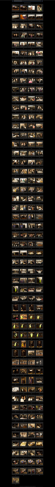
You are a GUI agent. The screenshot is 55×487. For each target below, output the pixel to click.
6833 (15, 121)
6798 (23, 39)
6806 (23, 57)
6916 (23, 275)
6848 (31, 148)
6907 (15, 266)
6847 (23, 148)
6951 (31, 339)
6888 (39, 230)
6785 (15, 21)
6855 (39, 157)
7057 (15, 484)
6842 (15, 139)
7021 (15, 448)
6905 (31, 257)
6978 (23, 375)
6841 (39, 130)
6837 (39, 121)
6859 (39, 166)
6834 (23, 121)
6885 (15, 230)
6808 (39, 57)
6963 (39, 348)
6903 (23, 257)
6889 (15, 239)
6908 (23, 266)
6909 (31, 266)
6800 (39, 39)
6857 (23, 166)
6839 (23, 130)
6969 (15, 366)
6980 (39, 375)
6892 (39, 239)
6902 (15, 257)
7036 (39, 457)
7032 (23, 457)
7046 (15, 475)
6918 (39, 275)
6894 (15, 248)
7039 (31, 466)
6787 (31, 21)
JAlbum (31, 486)
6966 (23, 357)
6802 (23, 48)
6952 (39, 339)
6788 (39, 21)
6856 (15, 166)
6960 (23, 348)
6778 (15, 12)
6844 (31, 139)
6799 (31, 39)
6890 (23, 239)
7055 (39, 475)
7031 (15, 457)
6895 (23, 248)
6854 (31, 157)
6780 (23, 12)
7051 (31, 475)
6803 (31, 48)
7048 (23, 475)
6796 (15, 39)
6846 (15, 148)
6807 (31, 57)
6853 (23, 157)
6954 (15, 348)
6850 (39, 148)
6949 (23, 339)
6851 (15, 157)
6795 (39, 30)
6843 (23, 139)
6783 (39, 12)
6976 (15, 375)
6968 (39, 357)
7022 (23, 448)
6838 (15, 130)
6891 (31, 239)
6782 (31, 12)
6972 (31, 366)
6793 (23, 30)
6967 (31, 357)
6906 (39, 257)
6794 (31, 30)
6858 (31, 166)
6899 (39, 248)
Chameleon (33, 486)
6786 (23, 21)
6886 (23, 230)
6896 (31, 248)
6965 (15, 357)
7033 (31, 457)
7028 (39, 448)
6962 (31, 348)
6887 (31, 230)
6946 (15, 339)
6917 (31, 275)
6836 (31, 121)
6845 (39, 139)
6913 (39, 266)
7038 (23, 466)
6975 (39, 366)
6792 (15, 30)
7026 (31, 448)
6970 (23, 366)
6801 (15, 48)
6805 (15, 57)
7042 (39, 466)
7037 (15, 466)
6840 (31, 130)
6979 (31, 375)
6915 (15, 275)
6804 (39, 48)
